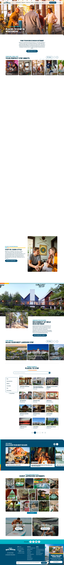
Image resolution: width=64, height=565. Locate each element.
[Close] (62, 547)
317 (42, 432)
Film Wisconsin (29, 551)
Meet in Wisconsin (30, 558)
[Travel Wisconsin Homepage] (6, 3)
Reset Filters (12, 393)
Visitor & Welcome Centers (40, 550)
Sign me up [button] (18, 528)
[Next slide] (57, 57)
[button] (52, 3)
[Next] (45, 433)
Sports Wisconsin (29, 559)
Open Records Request (39, 553)
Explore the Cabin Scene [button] (10, 260)
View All (50, 57)
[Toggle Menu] (60, 3)
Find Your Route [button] (45, 528)
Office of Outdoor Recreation (30, 550)
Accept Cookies (44, 562)
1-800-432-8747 (21, 548)
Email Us (20, 546)
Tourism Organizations (30, 554)
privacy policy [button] (37, 562)
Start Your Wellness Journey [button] (39, 335)
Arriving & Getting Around (40, 549)
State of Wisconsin (39, 554)
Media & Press (29, 555)
